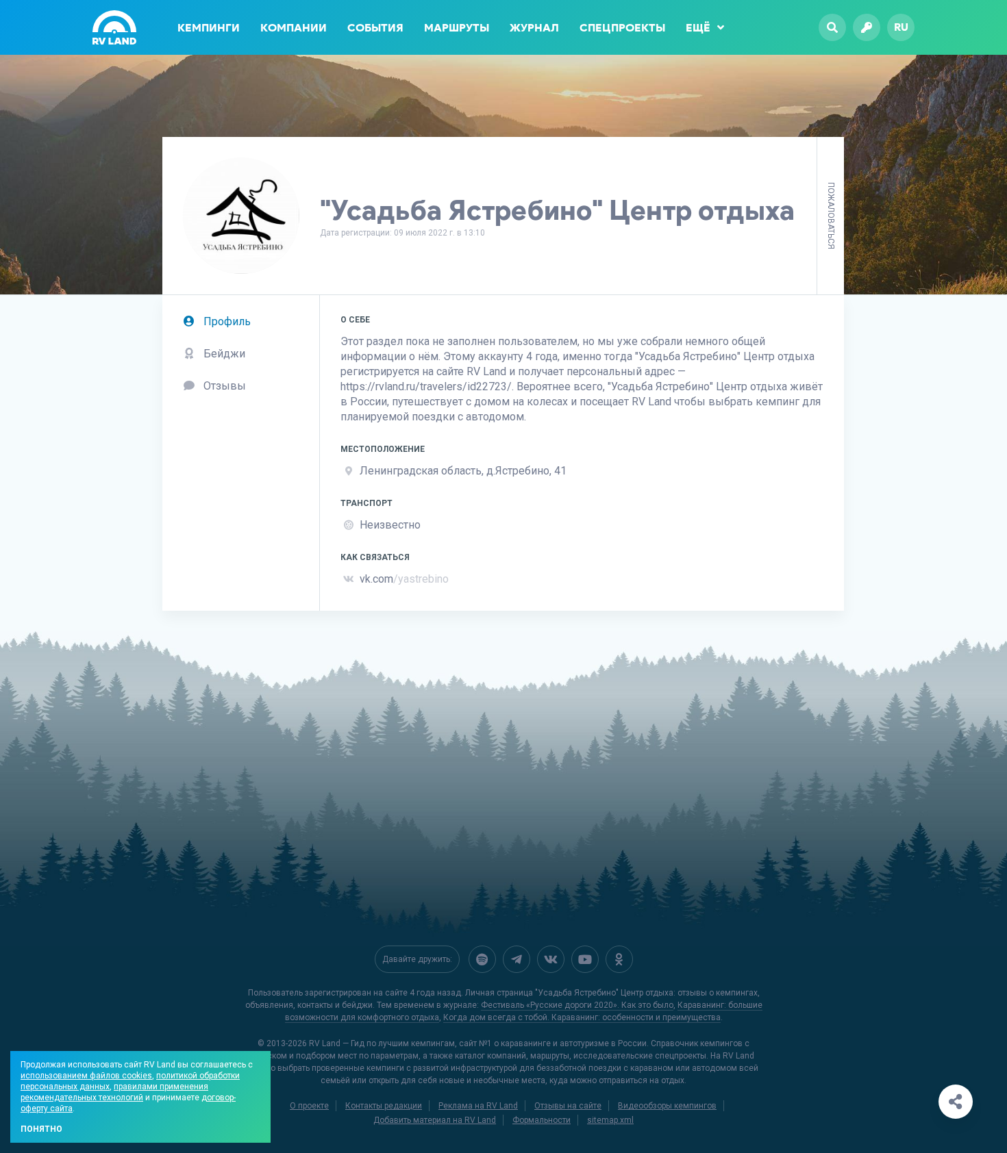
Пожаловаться (831, 215)
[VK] (550, 959)
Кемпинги (208, 27)
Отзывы (223, 385)
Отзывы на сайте (567, 1106)
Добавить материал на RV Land (434, 1120)
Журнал (534, 27)
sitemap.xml (610, 1120)
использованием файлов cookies (86, 1075)
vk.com (404, 578)
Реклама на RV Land (478, 1106)
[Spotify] (482, 959)
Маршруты (456, 27)
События (375, 27)
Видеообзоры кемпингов (667, 1106)
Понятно (41, 1129)
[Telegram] (516, 959)
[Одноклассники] (619, 959)
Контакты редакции (383, 1106)
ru (901, 27)
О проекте (309, 1106)
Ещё (698, 27)
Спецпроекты (622, 27)
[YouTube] (585, 959)
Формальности (541, 1120)
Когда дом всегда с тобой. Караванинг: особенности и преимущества (582, 1017)
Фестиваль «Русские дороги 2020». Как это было (577, 1005)
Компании (293, 27)
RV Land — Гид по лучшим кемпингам (382, 1043)
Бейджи (223, 353)
